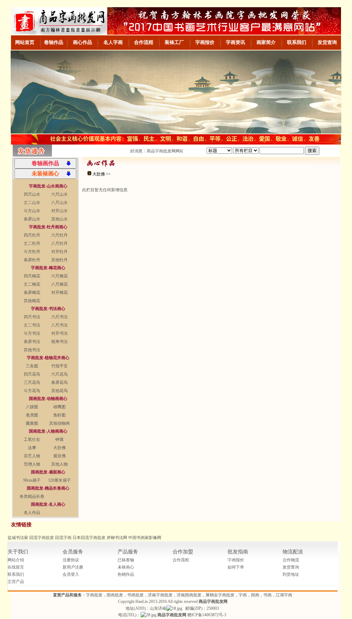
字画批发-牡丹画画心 (48, 227)
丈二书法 (32, 325)
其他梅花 (32, 300)
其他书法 (32, 349)
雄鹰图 (59, 406)
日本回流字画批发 (89, 537)
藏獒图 (32, 423)
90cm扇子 (32, 480)
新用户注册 (73, 567)
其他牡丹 (59, 259)
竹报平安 (59, 366)
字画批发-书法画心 (48, 308)
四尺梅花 (32, 276)
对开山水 (59, 210)
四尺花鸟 (32, 374)
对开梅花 (59, 292)
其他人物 (59, 464)
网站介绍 (16, 560)
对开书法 (59, 333)
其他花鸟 (59, 390)
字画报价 (236, 560)
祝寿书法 (59, 341)
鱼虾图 (59, 415)
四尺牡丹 (32, 235)
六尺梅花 (59, 276)
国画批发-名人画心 (48, 504)
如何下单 (236, 567)
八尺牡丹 (59, 243)
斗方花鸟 (32, 390)
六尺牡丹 (59, 235)
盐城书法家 (18, 537)
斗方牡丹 (32, 251)
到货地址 (291, 574)
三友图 (32, 366)
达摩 (32, 447)
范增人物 (32, 464)
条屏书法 (32, 341)
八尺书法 (59, 325)
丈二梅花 (32, 284)
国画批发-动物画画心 (48, 398)
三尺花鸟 (32, 382)
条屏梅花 (32, 292)
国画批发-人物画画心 (48, 431)
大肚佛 (59, 447)
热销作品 (126, 574)
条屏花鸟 (59, 382)
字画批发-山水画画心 (48, 186)
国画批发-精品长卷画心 (48, 488)
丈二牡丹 (32, 243)
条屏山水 (32, 219)
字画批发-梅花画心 (48, 267)
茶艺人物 (32, 456)
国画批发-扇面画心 (48, 472)
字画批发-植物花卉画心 (48, 357)
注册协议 (71, 560)
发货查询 (291, 567)
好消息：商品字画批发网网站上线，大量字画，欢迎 (175, 151)
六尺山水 (59, 194)
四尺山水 (32, 194)
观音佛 (59, 456)
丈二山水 (32, 202)
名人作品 (32, 512)
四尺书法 (32, 316)
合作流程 (181, 560)
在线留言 (16, 567)
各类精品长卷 (32, 496)
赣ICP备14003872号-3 (206, 614)
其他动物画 (59, 423)
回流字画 (63, 537)
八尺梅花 (59, 284)
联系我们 (16, 574)
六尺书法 (59, 316)
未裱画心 (126, 567)
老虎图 (32, 415)
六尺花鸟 (59, 374)
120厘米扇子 (59, 480)
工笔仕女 (32, 439)
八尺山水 (59, 202)
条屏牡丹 (32, 259)
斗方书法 (32, 333)
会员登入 (71, 574)
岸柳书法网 (117, 537)
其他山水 (59, 219)
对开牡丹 (59, 251)
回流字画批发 (41, 537)
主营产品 (16, 581)
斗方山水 (32, 210)
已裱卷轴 (126, 560)
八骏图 (32, 406)
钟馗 (59, 439)
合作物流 (291, 560)
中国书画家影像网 (144, 537)
